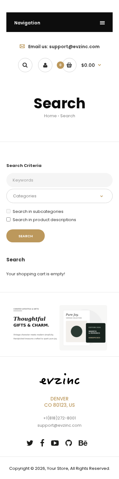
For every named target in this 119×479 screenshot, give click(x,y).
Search (67, 116)
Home (50, 116)
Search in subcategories (38, 211)
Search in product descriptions (44, 220)
